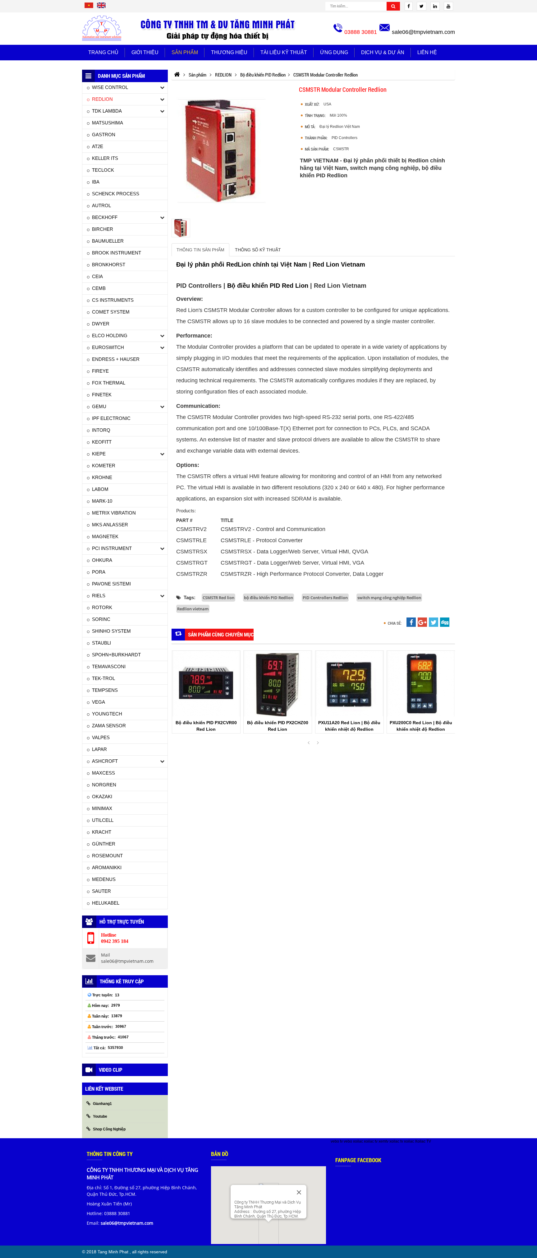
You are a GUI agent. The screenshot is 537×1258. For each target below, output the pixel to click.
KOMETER (103, 465)
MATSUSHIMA (107, 122)
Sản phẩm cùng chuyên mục (221, 634)
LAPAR (99, 749)
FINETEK (102, 394)
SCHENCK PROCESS (115, 193)
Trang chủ (103, 52)
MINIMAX (102, 808)
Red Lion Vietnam (339, 264)
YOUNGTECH (107, 713)
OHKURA (102, 560)
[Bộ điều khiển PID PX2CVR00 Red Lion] (206, 683)
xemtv (383, 1141)
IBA (95, 181)
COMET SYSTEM (111, 311)
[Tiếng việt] (89, 7)
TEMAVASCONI (109, 666)
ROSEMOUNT (107, 855)
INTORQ (101, 430)
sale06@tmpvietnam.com (423, 32)
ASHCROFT (105, 761)
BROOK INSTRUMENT (116, 252)
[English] (101, 7)
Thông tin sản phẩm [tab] (200, 249)
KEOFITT (102, 442)
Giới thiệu (144, 52)
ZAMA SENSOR (109, 725)
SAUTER (101, 891)
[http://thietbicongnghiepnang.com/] (177, 75)
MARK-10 (102, 501)
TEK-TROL (103, 678)
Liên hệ (427, 52)
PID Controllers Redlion (325, 597)
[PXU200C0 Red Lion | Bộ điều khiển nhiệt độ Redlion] (421, 683)
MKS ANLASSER (110, 524)
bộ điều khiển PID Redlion (268, 597)
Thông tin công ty (110, 1154)
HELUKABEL (105, 903)
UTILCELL (102, 820)
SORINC (101, 619)
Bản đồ (219, 1154)
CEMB (99, 288)
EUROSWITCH (108, 347)
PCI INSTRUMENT (112, 548)
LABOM (100, 489)
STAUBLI (101, 642)
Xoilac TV (423, 1141)
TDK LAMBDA (107, 111)
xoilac (358, 1141)
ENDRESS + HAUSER (116, 359)
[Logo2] (219, 28)
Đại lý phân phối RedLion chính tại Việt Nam (242, 264)
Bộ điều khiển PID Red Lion (267, 285)
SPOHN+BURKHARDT (116, 654)
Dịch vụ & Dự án (382, 52)
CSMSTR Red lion (218, 597)
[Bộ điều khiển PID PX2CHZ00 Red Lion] (278, 683)
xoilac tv (371, 1141)
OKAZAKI (102, 796)
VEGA (98, 702)
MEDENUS (104, 879)
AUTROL (101, 205)
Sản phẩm (185, 52)
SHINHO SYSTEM (111, 631)
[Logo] (101, 28)
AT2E (97, 146)
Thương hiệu (229, 52)
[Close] (298, 1192)
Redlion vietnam (193, 609)
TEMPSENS (105, 690)
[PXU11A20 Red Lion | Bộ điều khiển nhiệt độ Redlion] (349, 683)
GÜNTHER (103, 843)
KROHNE (102, 477)
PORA (98, 572)
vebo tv (337, 1141)
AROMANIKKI (107, 867)
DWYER (100, 323)
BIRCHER (102, 229)
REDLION (102, 99)
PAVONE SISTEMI (111, 583)
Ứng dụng (334, 52)
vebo (348, 1141)
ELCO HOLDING (109, 335)
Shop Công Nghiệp (109, 1129)
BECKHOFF (104, 217)
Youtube (100, 1116)
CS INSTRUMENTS (113, 300)
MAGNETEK (105, 536)
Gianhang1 (102, 1104)
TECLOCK (103, 170)
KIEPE (99, 453)
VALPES (101, 737)
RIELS (98, 595)
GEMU (99, 406)
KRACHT (101, 832)
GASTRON (103, 134)
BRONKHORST (108, 264)
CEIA (97, 276)
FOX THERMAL (108, 382)
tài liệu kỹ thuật (283, 52)
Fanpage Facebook (358, 1160)
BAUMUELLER (108, 241)
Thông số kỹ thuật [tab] (258, 249)
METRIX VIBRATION (114, 512)
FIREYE (100, 371)
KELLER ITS (105, 158)
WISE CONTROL (110, 87)
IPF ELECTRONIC (111, 418)
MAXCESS (103, 773)
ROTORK (102, 607)
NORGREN (104, 784)
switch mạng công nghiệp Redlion (389, 597)
